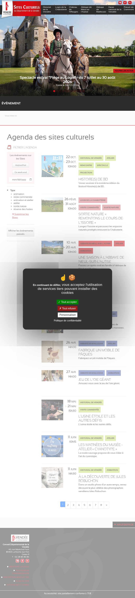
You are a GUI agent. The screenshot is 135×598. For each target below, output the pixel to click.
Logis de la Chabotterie (61, 8)
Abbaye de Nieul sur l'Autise (86, 9)
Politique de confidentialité (67, 320)
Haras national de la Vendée (114, 9)
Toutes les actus (124, 71)
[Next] (125, 48)
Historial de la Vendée (47, 9)
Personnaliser (67, 314)
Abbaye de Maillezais (101, 9)
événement (11, 103)
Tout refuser (68, 308)
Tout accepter (68, 302)
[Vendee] (20, 9)
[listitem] (119, 2)
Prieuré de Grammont (129, 8)
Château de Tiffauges (73, 9)
